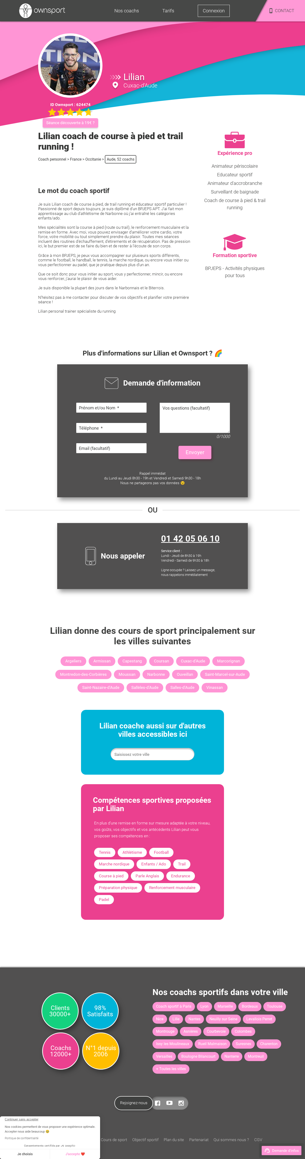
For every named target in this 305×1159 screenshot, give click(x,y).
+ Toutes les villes (171, 1069)
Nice (159, 1019)
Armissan (102, 661)
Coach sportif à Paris (173, 1006)
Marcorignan (228, 661)
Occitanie (93, 159)
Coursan (161, 661)
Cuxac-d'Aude (193, 661)
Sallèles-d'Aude (144, 687)
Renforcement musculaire (172, 887)
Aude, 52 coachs (120, 159)
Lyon (204, 1006)
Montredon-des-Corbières (83, 674)
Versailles (164, 1056)
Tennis (105, 852)
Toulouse (274, 1006)
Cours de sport (114, 1139)
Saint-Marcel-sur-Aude (225, 674)
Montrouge (165, 1031)
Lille (176, 1019)
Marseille (225, 1006)
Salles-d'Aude (182, 687)
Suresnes (243, 1044)
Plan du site (174, 1139)
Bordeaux (250, 1006)
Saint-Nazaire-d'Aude (100, 687)
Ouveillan (185, 674)
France (75, 159)
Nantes (194, 1019)
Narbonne (156, 674)
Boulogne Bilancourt (198, 1056)
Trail (182, 864)
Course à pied (111, 876)
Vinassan (214, 687)
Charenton (269, 1044)
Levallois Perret (259, 1019)
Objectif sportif (145, 1139)
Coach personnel (52, 159)
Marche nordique (114, 864)
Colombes (243, 1031)
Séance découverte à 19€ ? (70, 122)
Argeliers (73, 661)
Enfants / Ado (153, 864)
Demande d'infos (285, 1151)
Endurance (180, 876)
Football (161, 852)
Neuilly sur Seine (223, 1019)
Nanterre (231, 1056)
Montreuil (256, 1056)
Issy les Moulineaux (172, 1044)
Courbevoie (216, 1031)
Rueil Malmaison (212, 1044)
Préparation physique (118, 887)
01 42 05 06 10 (190, 539)
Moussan (127, 674)
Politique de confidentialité (21, 1138)
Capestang (132, 661)
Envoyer (195, 452)
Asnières (190, 1031)
